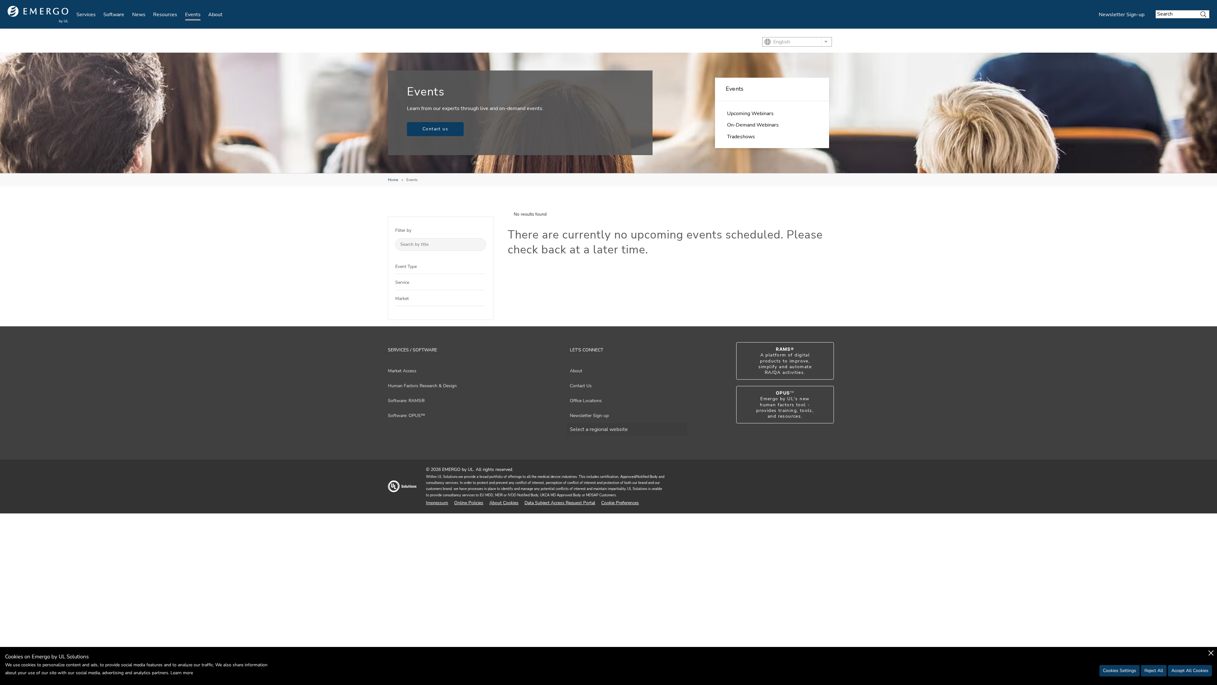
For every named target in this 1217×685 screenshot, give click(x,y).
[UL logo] (38, 14)
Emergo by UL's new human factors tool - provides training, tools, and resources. (785, 404)
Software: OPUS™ (406, 416)
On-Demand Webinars (753, 124)
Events (193, 14)
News (138, 14)
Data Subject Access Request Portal (560, 503)
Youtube (810, 486)
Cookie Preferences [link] (620, 503)
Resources (165, 14)
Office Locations (586, 401)
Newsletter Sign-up (1121, 14)
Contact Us (581, 386)
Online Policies (468, 503)
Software (113, 14)
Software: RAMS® (406, 401)
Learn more (182, 673)
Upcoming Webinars (750, 113)
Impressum (437, 503)
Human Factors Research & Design (422, 386)
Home (393, 179)
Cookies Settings (1119, 671)
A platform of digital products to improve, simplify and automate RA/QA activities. (785, 360)
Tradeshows (741, 136)
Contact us (435, 129)
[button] (479, 266)
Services (86, 14)
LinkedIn (821, 486)
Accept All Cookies (1189, 671)
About (215, 14)
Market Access (402, 371)
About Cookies (503, 503)
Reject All (1153, 671)
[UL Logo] (402, 489)
